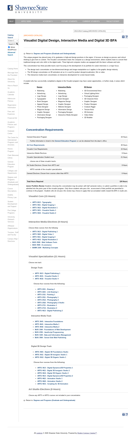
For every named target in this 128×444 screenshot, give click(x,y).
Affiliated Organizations (13, 227)
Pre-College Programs (12, 211)
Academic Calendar (11, 93)
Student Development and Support (12, 204)
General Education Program (11, 164)
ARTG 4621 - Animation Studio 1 (49, 378)
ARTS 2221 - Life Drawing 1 (47, 292)
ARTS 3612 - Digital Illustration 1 (45, 208)
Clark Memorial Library (13, 156)
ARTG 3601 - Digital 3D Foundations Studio (51, 352)
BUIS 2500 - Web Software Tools (44, 242)
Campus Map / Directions (13, 240)
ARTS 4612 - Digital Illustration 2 (45, 240)
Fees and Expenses (11, 113)
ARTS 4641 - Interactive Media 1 (47, 324)
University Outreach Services (11, 219)
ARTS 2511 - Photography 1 (47, 297)
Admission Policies (11, 100)
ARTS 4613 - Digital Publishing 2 (50, 311)
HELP (11, 21)
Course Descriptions (12, 190)
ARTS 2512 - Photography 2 (48, 300)
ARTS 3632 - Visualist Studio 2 (44, 213)
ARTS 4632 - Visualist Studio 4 (46, 279)
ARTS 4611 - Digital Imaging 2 (43, 237)
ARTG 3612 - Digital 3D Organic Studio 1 (50, 357)
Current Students (91, 21)
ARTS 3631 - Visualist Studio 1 (44, 210)
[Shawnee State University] (28, 12)
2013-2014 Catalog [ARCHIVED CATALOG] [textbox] (90, 31)
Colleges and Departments (12, 172)
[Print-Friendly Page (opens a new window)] (123, 36)
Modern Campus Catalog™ (87, 433)
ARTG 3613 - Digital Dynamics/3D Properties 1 (55, 368)
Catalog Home (13, 69)
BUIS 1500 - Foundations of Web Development (52, 330)
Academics (48, 21)
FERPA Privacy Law (12, 196)
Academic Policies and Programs (12, 124)
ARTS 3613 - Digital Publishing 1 (45, 232)
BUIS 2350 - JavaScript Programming (49, 332)
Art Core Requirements (35, 145)
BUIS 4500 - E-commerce (42, 245)
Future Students (69, 21)
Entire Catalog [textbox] (13, 41)
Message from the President (13, 74)
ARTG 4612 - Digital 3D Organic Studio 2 (52, 373)
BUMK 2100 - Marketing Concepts (45, 248)
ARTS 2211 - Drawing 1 (46, 289)
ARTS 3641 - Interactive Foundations (49, 321)
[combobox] (99, 31)
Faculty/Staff (112, 21)
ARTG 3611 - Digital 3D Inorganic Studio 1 (51, 355)
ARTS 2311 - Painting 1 (46, 295)
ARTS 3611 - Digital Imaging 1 (43, 205)
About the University (11, 80)
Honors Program (11, 150)
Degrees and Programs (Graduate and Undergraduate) (13, 181)
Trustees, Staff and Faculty (13, 233)
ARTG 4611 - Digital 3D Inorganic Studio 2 (53, 370)
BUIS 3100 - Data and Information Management (53, 335)
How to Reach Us (13, 87)
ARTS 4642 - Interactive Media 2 (47, 327)
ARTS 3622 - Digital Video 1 (43, 234)
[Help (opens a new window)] (126, 36)
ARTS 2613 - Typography (41, 202)
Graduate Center (11, 132)
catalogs (39, 433)
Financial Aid (12, 118)
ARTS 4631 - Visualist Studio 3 (46, 276)
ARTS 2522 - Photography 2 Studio (50, 303)
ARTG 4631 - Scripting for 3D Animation (52, 384)
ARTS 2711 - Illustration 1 (47, 305)
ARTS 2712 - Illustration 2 (47, 308)
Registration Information (12, 106)
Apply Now (26, 21)
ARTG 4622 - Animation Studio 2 (49, 381)
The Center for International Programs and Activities (13, 141)
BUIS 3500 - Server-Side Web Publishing (50, 338)
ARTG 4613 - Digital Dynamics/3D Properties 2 (55, 376)
